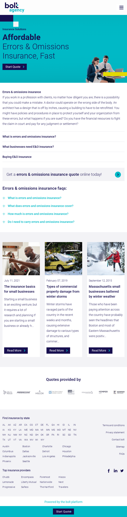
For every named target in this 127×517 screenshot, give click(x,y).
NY (20, 434)
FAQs (122, 453)
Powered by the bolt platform (63, 502)
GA (53, 424)
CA (25, 424)
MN (48, 429)
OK (42, 434)
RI (58, 434)
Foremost (45, 477)
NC (26, 434)
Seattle (26, 461)
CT (36, 424)
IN (74, 424)
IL (69, 424)
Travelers (63, 487)
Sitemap (120, 446)
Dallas (25, 451)
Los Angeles (48, 456)
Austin (5, 446)
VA (20, 439)
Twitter (122, 470)
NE (69, 429)
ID (64, 424)
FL (47, 424)
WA (26, 439)
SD (69, 434)
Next (61, 482)
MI (42, 429)
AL (3, 424)
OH (37, 434)
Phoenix (6, 461)
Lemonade (8, 482)
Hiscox (62, 477)
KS (9, 429)
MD (31, 429)
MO (59, 429)
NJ (9, 434)
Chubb (5, 477)
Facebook (108, 470)
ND (31, 434)
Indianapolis (9, 456)
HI (58, 424)
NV (75, 429)
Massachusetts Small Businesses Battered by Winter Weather (104, 291)
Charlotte (47, 446)
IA (3, 429)
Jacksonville (29, 456)
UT (9, 439)
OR (47, 434)
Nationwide (46, 482)
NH (4, 434)
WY (42, 439)
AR (20, 424)
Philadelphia (68, 456)
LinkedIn (115, 470)
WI (36, 439)
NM (15, 434)
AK (9, 424)
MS (53, 429)
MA (37, 429)
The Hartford (47, 487)
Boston (26, 446)
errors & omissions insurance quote (48, 174)
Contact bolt (118, 439)
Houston (67, 451)
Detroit (46, 451)
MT (64, 429)
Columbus (7, 451)
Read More (14, 350)
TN (75, 434)
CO (31, 424)
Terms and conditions (114, 425)
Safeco (25, 487)
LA (20, 429)
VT (14, 439)
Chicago (66, 446)
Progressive (8, 487)
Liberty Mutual (29, 482)
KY (14, 429)
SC (64, 434)
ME (26, 429)
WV (32, 439)
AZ (14, 424)
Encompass (27, 477)
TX (3, 439)
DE (42, 424)
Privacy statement (115, 432)
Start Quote (13, 66)
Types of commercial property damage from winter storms (62, 291)
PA (53, 434)
